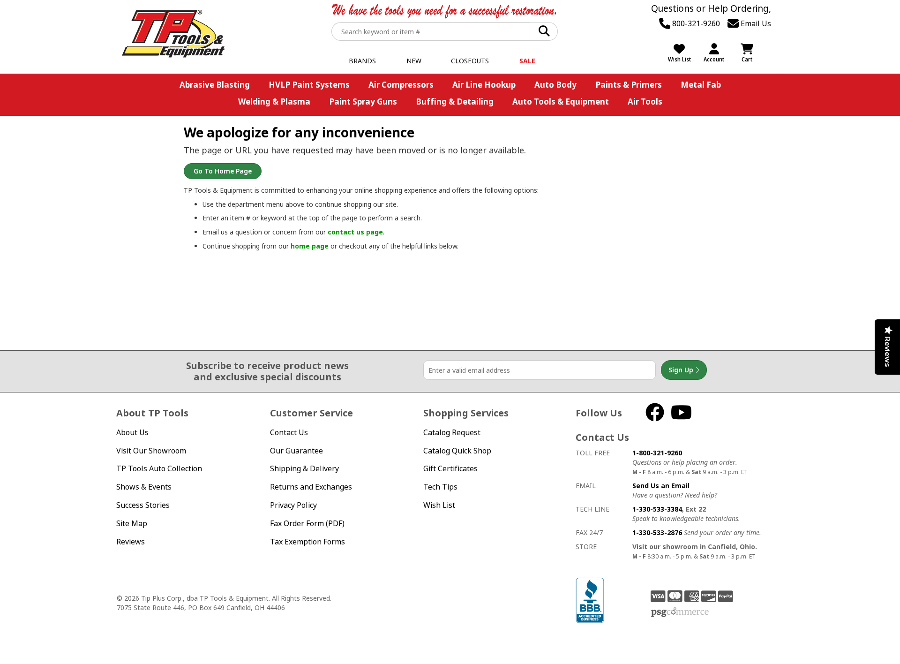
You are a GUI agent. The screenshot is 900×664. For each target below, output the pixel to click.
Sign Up (681, 369)
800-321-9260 (695, 23)
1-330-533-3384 (657, 509)
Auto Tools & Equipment (560, 101)
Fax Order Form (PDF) (307, 523)
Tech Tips (440, 487)
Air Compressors (401, 84)
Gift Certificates (450, 468)
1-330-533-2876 (657, 532)
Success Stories (143, 505)
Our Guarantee (296, 450)
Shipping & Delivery (304, 468)
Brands (362, 60)
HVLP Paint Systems (309, 84)
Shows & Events (144, 487)
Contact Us (289, 432)
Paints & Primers (628, 84)
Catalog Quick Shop (457, 450)
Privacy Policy (293, 505)
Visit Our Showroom (151, 450)
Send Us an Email (661, 485)
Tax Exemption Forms (307, 541)
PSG (680, 612)
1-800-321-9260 (657, 452)
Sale (527, 60)
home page (310, 245)
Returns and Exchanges (311, 487)
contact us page (355, 231)
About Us (132, 432)
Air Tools (645, 101)
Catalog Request (451, 432)
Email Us (755, 23)
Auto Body (555, 84)
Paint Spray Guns (363, 101)
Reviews (130, 541)
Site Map (131, 523)
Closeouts (470, 60)
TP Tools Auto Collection (159, 468)
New (413, 60)
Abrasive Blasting (215, 84)
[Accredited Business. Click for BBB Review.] (590, 599)
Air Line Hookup (484, 84)
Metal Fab (701, 84)
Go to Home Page (223, 170)
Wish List (439, 505)
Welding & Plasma (274, 101)
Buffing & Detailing (455, 101)
